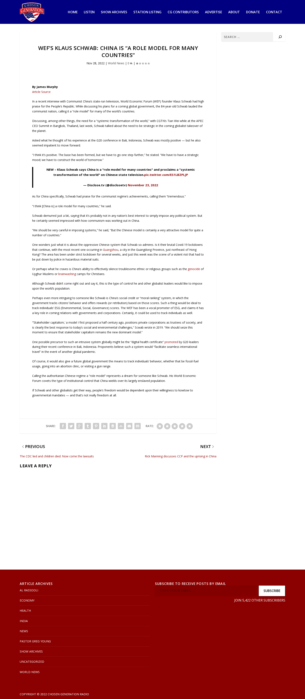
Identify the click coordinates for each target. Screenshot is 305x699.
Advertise (213, 12)
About (234, 12)
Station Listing (147, 12)
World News (116, 63)
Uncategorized (32, 662)
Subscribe (272, 590)
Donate (253, 12)
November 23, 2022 (143, 185)
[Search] (280, 36)
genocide (194, 269)
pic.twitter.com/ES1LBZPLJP (166, 175)
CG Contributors (183, 12)
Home (73, 12)
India (24, 621)
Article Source (41, 92)
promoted (171, 342)
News (24, 631)
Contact (274, 12)
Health (25, 611)
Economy (27, 600)
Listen (89, 12)
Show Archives (114, 12)
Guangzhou (110, 250)
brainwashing (67, 274)
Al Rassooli (29, 590)
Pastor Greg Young (35, 641)
